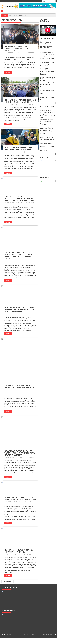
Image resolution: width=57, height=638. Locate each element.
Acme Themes (52, 634)
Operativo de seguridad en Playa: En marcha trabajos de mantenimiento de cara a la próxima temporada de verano (19, 198)
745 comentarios (28, 554)
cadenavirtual (19, 52)
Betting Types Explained (46, 127)
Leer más (8, 72)
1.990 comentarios (29, 104)
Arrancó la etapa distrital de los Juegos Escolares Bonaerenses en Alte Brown (47, 58)
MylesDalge (43, 143)
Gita (41, 136)
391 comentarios (30, 202)
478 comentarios (29, 260)
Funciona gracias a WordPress (30, 634)
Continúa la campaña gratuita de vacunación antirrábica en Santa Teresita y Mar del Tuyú (47, 52)
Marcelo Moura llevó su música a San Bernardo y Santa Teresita (19, 551)
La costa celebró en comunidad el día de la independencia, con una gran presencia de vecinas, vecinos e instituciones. (47, 71)
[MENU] (2, 11)
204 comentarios (30, 457)
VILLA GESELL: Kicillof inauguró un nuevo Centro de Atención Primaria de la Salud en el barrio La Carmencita (19, 309)
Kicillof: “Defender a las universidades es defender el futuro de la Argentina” (20, 101)
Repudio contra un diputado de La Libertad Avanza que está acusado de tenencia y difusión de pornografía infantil (18, 255)
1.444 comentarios (30, 52)
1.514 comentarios (29, 314)
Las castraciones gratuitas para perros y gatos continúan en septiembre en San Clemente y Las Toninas (19, 453)
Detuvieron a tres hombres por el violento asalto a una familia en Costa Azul (19, 387)
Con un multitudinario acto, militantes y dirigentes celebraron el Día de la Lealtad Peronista (20, 48)
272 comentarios (30, 152)
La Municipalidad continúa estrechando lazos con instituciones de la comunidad (20, 498)
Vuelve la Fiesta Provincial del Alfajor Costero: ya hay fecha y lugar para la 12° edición (47, 64)
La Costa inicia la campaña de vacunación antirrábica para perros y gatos (47, 97)
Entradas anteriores (8, 581)
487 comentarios (28, 392)
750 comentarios (27, 501)
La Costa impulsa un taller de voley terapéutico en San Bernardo (47, 91)
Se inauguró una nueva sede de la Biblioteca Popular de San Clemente (47, 78)
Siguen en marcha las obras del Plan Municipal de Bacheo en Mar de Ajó (18, 148)
